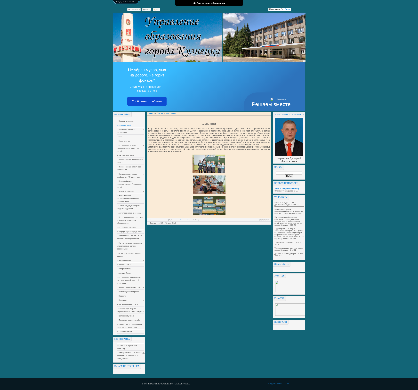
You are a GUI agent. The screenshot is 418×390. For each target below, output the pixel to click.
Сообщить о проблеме (147, 101)
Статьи (160, 113)
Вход (148, 9)
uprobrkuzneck (182, 220)
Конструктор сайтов (274, 384)
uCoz (287, 384)
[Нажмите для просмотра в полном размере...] (209, 172)
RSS (158, 9)
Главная (135, 9)
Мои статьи (171, 113)
